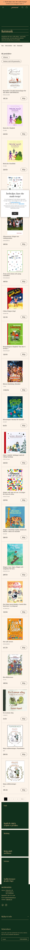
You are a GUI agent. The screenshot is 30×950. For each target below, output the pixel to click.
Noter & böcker (8, 45)
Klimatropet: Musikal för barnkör (13, 419)
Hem (2, 45)
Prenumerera (23, 939)
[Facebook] (2, 905)
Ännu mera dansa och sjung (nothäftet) (12, 274)
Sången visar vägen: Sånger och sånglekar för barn (13, 568)
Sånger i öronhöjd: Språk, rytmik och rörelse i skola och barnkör (14, 530)
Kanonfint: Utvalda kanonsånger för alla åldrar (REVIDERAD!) (14, 91)
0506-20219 (21, 203)
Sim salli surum (8, 641)
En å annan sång (8, 713)
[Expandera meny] (3, 7)
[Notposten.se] (15, 7)
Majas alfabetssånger (9, 784)
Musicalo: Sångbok (9, 128)
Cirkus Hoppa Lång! (9, 311)
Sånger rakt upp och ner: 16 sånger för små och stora (14, 493)
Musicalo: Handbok (9, 163)
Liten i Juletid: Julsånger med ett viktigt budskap (13, 456)
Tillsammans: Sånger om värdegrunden (11, 237)
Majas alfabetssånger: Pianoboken (13, 748)
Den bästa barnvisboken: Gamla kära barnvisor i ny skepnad (14, 605)
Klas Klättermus (8, 677)
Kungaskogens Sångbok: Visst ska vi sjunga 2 (14, 347)
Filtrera (5, 57)
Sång (15, 45)
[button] (22, 7)
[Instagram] (6, 905)
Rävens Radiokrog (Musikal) (11, 384)
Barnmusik (19, 45)
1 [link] (5, 799)
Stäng (15, 213)
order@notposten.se (15, 202)
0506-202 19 (9, 899)
